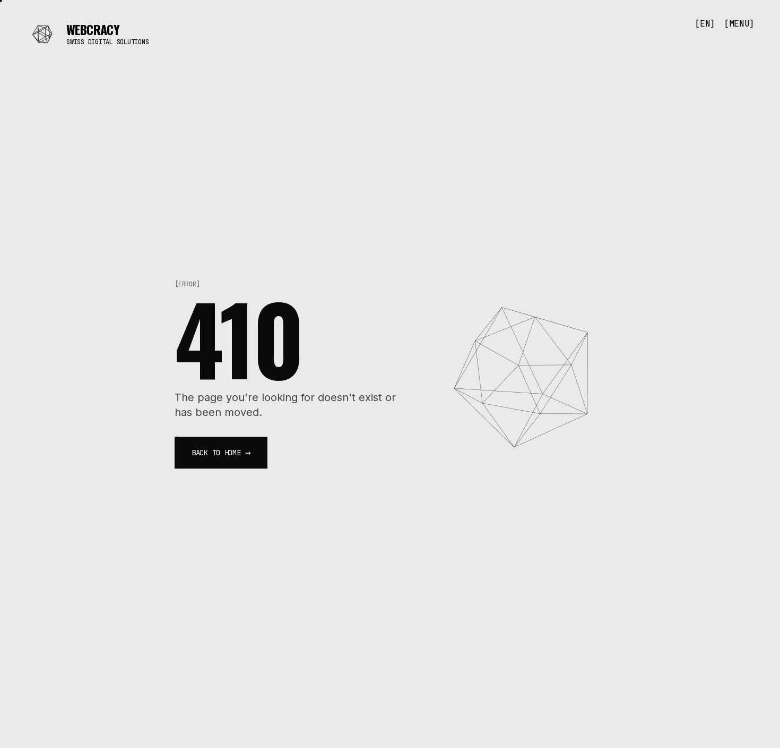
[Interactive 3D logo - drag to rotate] (525, 374)
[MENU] (739, 23)
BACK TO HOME (221, 452)
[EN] (705, 23)
